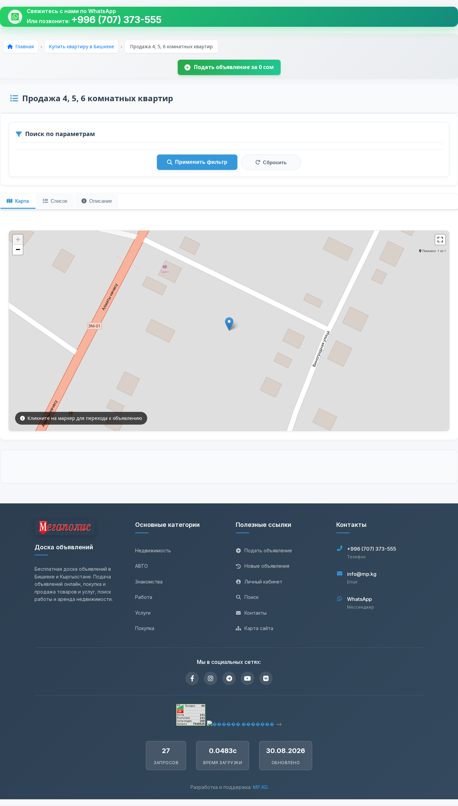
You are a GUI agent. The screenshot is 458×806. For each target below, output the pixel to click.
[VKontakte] (266, 678)
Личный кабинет (263, 581)
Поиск (251, 597)
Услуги (143, 613)
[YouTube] (247, 678)
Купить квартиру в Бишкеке (81, 46)
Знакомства (149, 581)
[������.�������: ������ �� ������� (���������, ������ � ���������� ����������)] (240, 724)
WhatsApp (359, 599)
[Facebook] (192, 678)
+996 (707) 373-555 (116, 19)
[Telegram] (229, 678)
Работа (143, 597)
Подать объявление (268, 550)
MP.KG (260, 787)
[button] (229, 324)
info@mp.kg (362, 574)
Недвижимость (153, 550)
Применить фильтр (201, 162)
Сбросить (275, 162)
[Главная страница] (65, 528)
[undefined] (440, 240)
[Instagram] (210, 678)
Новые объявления (266, 566)
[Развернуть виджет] (448, 16)
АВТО (141, 566)
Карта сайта (258, 628)
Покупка (144, 628)
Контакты (255, 613)
